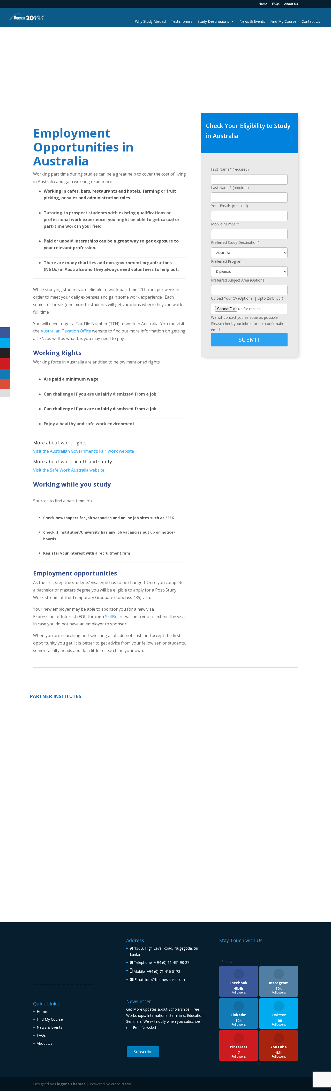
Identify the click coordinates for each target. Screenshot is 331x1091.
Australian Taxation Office (66, 331)
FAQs (276, 4)
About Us (291, 4)
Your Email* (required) (229, 205)
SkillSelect (114, 616)
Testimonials (181, 21)
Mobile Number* (225, 224)
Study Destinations (213, 21)
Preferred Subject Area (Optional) (239, 280)
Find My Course (283, 21)
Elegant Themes (70, 1083)
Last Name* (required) (230, 187)
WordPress (121, 1083)
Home (263, 4)
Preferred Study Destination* (235, 242)
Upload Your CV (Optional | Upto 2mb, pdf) (247, 298)
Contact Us (311, 21)
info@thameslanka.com (165, 979)
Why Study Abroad (150, 21)
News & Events (252, 21)
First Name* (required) (230, 169)
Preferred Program (227, 261)
